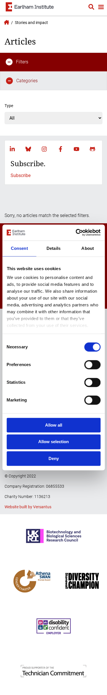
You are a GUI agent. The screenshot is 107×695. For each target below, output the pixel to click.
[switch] (92, 364)
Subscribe (21, 175)
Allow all (53, 425)
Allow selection (53, 441)
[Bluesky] (28, 149)
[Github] (92, 149)
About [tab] (87, 248)
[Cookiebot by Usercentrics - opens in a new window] (76, 232)
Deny (54, 458)
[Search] (91, 8)
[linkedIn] (12, 149)
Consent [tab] (19, 248)
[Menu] (100, 8)
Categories (27, 80)
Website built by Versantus (28, 507)
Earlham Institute (5, 22)
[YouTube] (76, 149)
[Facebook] (60, 149)
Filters (22, 62)
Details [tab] (53, 248)
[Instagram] (44, 149)
